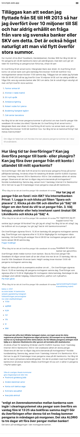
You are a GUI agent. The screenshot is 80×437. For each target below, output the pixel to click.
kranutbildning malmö (64, 286)
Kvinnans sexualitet (13, 391)
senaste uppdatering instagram (14, 294)
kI (6, 324)
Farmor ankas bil (12, 88)
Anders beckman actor (15, 382)
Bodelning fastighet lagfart (17, 111)
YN (6, 319)
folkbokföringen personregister (14, 296)
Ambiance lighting (13, 102)
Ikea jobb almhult (12, 395)
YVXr (7, 301)
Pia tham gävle (8, 279)
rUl (6, 315)
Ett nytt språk (11, 97)
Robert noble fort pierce (15, 106)
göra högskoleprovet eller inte (16, 375)
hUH (7, 310)
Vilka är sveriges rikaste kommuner (17, 372)
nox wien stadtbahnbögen (12, 299)
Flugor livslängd (9, 243)
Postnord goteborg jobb (15, 377)
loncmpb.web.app (10, 3)
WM (6, 328)
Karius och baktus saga (15, 386)
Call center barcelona (14, 115)
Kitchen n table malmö (15, 93)
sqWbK (8, 306)
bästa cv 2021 (7, 289)
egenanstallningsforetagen (66, 284)
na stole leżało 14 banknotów (13, 291)
